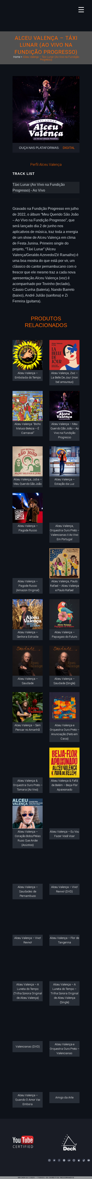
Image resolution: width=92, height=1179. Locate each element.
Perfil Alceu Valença (46, 164)
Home (16, 57)
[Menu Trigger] (81, 9)
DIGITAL (69, 148)
